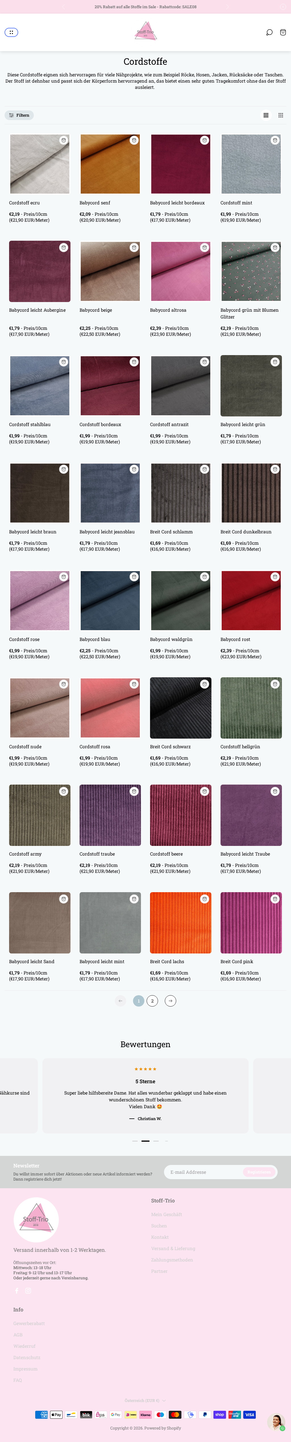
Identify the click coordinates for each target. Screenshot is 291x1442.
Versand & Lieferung (173, 1248)
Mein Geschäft (166, 1214)
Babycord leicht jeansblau (107, 532)
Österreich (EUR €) (142, 1400)
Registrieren (259, 1172)
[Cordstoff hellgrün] (251, 708)
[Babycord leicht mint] (110, 922)
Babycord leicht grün (243, 424)
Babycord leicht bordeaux (177, 203)
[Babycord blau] (110, 600)
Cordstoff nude (25, 746)
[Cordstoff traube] (110, 815)
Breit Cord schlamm (171, 532)
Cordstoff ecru (24, 203)
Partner (159, 1271)
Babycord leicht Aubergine (37, 310)
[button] (135, 1141)
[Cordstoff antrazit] (180, 385)
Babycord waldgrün (171, 639)
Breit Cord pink (237, 961)
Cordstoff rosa (95, 746)
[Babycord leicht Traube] (251, 815)
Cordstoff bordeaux (100, 424)
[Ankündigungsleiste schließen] (283, 6)
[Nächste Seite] (170, 1001)
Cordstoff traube (97, 854)
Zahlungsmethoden (172, 1260)
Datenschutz (26, 1357)
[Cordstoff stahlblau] (39, 385)
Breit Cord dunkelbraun (246, 532)
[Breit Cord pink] (251, 922)
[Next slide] (227, 6)
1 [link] (139, 1001)
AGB (17, 1335)
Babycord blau (95, 639)
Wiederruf (24, 1346)
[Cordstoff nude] (39, 708)
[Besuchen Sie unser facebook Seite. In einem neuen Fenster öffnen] (16, 1290)
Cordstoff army (25, 854)
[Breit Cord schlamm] (180, 493)
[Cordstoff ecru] (39, 164)
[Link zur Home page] (36, 1219)
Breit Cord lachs (167, 961)
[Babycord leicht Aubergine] (39, 271)
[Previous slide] (63, 6)
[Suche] (269, 32)
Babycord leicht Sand (32, 961)
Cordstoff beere (166, 854)
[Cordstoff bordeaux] (110, 385)
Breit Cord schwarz (170, 746)
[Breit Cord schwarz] (180, 708)
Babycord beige (96, 310)
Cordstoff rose (24, 639)
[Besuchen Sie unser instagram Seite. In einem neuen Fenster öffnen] (28, 1290)
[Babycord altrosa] (180, 271)
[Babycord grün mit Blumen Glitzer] (251, 271)
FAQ (17, 1380)
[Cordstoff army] (39, 815)
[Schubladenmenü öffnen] (11, 32)
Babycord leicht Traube (245, 854)
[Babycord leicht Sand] (39, 922)
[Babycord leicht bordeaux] (180, 164)
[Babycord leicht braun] (39, 493)
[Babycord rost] (251, 600)
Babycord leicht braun (33, 532)
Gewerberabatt (29, 1323)
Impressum (25, 1369)
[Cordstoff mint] (251, 164)
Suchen (159, 1226)
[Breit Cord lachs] (180, 922)
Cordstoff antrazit (169, 424)
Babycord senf (95, 203)
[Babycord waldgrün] (180, 600)
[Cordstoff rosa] (110, 708)
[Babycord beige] (110, 271)
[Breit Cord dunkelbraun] (251, 493)
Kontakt (160, 1237)
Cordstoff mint (236, 203)
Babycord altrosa (168, 310)
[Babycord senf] (110, 164)
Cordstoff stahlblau (30, 424)
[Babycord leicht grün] (251, 385)
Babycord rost (235, 639)
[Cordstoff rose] (39, 600)
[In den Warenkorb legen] (63, 140)
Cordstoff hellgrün (240, 746)
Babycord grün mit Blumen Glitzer (250, 313)
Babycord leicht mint (102, 961)
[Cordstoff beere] (180, 815)
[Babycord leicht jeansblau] (110, 493)
